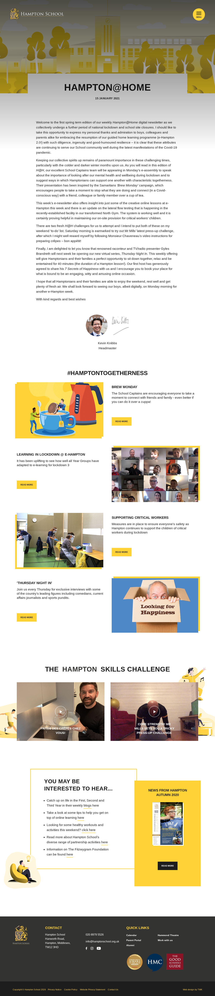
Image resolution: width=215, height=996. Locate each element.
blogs (88, 805)
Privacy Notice (54, 989)
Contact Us (113, 989)
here (81, 817)
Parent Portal (133, 940)
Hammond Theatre (168, 935)
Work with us (165, 940)
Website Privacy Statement (92, 989)
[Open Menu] (199, 13)
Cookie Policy (70, 989)
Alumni (130, 945)
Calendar (131, 935)
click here (89, 830)
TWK (200, 989)
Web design (188, 989)
